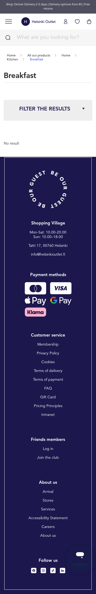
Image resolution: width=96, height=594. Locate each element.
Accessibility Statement (48, 518)
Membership (48, 344)
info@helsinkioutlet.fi (48, 254)
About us (48, 536)
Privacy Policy (48, 353)
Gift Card (48, 397)
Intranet (48, 415)
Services (48, 509)
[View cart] (89, 21)
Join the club (48, 458)
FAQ (48, 388)
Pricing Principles (48, 406)
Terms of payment (48, 380)
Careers (48, 527)
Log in (48, 449)
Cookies (48, 362)
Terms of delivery (48, 371)
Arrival (48, 492)
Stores (48, 500)
